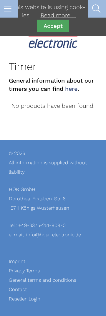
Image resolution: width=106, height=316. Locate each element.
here (71, 89)
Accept (53, 26)
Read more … (58, 15)
